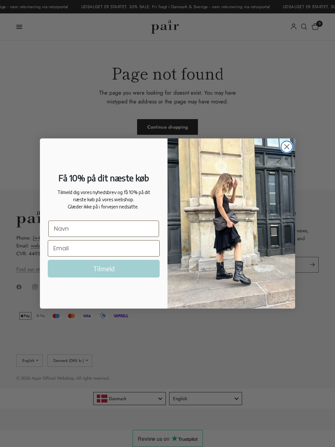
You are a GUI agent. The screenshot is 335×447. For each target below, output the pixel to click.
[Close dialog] (286, 146)
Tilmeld (104, 268)
